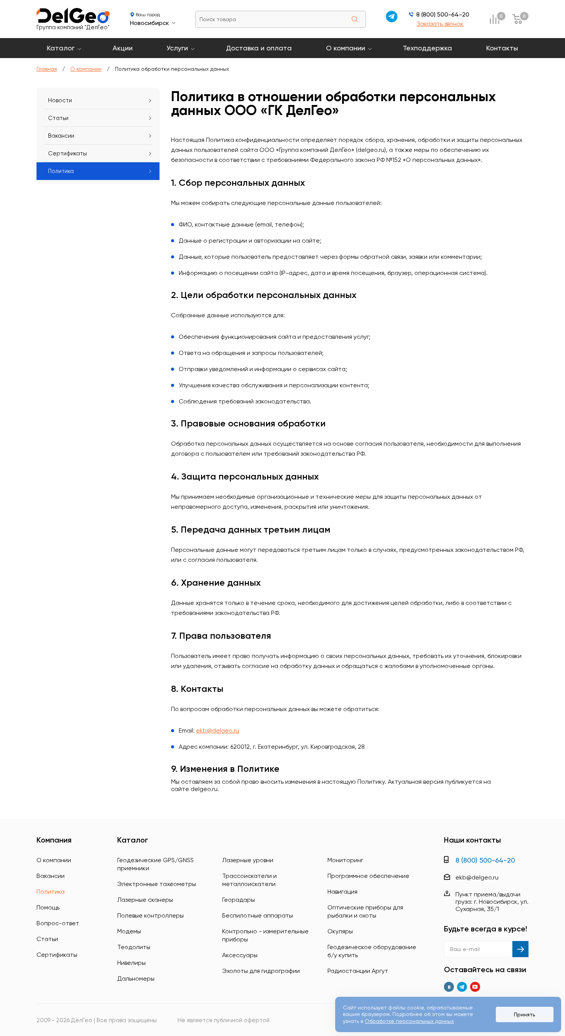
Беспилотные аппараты (257, 915)
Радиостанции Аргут (357, 970)
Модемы (129, 931)
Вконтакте (449, 987)
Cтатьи (58, 118)
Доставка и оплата (259, 48)
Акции (123, 48)
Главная (47, 69)
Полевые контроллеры (150, 915)
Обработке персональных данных (409, 1021)
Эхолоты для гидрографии (261, 970)
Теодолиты (133, 947)
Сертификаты (67, 153)
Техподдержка (427, 48)
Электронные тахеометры (156, 884)
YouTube (475, 987)
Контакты (502, 48)
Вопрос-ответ (58, 923)
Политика (61, 171)
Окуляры (340, 931)
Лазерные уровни (247, 860)
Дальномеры (136, 978)
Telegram (462, 987)
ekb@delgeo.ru (217, 730)
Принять (524, 1014)
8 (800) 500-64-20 (442, 14)
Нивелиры (131, 962)
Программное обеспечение (368, 875)
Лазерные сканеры (145, 899)
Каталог (61, 48)
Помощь (48, 907)
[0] (494, 19)
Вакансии (61, 135)
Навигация (342, 891)
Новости (60, 100)
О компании (345, 48)
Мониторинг (345, 860)
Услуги (177, 48)
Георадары (238, 899)
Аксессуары (240, 955)
